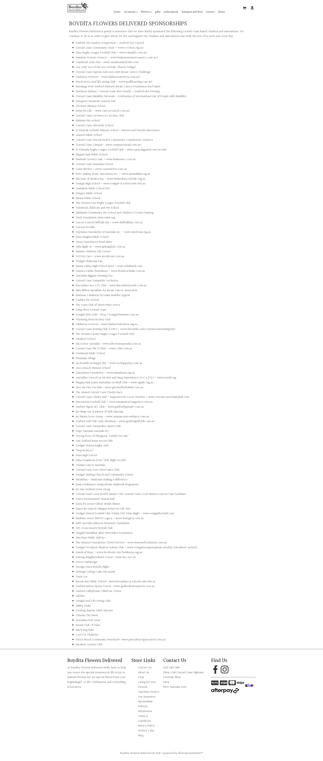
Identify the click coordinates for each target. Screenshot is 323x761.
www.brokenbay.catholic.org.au (126, 178)
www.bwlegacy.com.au (129, 518)
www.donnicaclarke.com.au (128, 271)
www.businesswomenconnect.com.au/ (134, 57)
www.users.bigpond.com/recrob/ (147, 149)
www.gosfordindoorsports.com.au (134, 586)
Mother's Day (146, 730)
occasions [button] (130, 12)
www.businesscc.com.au (121, 159)
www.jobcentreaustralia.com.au (122, 343)
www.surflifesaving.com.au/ (136, 81)
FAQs (141, 677)
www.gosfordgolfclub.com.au (136, 421)
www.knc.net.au (125, 557)
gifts (157, 12)
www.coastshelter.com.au (111, 169)
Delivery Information (145, 709)
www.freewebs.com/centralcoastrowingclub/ (148, 329)
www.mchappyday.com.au (125, 363)
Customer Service (148, 691)
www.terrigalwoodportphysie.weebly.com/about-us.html (162, 547)
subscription (171, 12)
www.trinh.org (106, 217)
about (221, 12)
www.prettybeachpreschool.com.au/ (143, 639)
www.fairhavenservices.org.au (119, 324)
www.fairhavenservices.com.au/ (120, 76)
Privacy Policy (146, 725)
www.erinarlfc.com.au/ (133, 52)
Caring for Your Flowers (147, 684)
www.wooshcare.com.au (109, 256)
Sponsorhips (145, 701)
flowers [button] (145, 12)
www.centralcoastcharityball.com (168, 397)
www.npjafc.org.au (142, 382)
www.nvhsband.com (129, 266)
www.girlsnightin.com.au (110, 246)
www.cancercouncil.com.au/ (112, 110)
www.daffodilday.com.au (127, 222)
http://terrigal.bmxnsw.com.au (119, 314)
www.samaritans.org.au (120, 372)
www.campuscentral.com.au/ (123, 144)
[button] (252, 8)
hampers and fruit (192, 12)
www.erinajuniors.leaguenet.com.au (131, 401)
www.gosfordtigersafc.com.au (126, 406)
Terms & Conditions (144, 718)
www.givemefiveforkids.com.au (124, 387)
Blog (140, 735)
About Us (143, 672)
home (117, 12)
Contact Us (144, 667)
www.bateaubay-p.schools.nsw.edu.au (132, 581)
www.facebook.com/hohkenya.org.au (119, 552)
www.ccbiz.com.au (120, 348)
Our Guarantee (146, 696)
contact (210, 12)
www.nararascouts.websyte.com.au (127, 416)
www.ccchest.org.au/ (131, 47)
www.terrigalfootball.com (158, 513)
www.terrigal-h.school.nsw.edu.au (124, 183)
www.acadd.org (166, 377)
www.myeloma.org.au (137, 232)
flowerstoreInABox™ (190, 753)
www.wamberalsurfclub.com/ (121, 62)
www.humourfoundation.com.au (147, 542)
